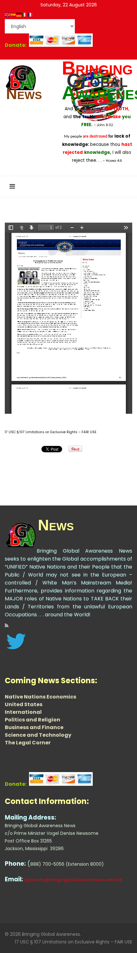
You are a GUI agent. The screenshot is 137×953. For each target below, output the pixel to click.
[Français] (30, 14)
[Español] (13, 14)
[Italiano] (25, 14)
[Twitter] (68, 641)
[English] (8, 14)
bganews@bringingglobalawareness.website (73, 880)
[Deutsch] (19, 14)
